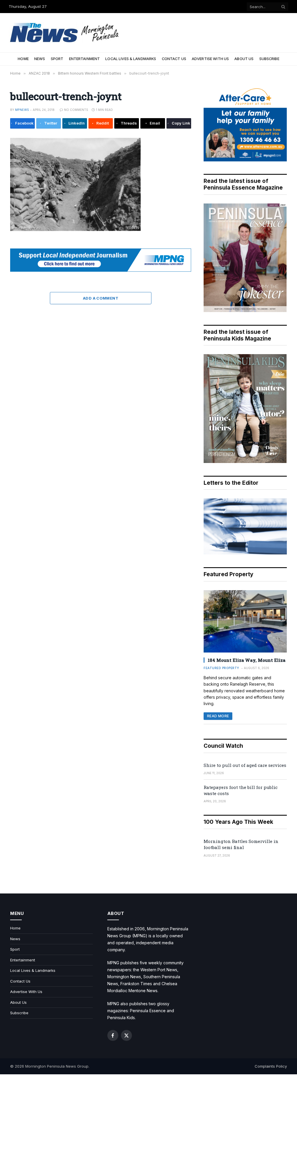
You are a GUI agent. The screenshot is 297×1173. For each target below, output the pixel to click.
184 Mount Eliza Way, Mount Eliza (246, 660)
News (39, 59)
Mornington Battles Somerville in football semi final (241, 844)
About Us (243, 59)
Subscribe (269, 59)
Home (23, 59)
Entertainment (84, 59)
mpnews (22, 109)
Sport (57, 59)
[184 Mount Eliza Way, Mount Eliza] (245, 621)
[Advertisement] (148, 1123)
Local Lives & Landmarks (130, 59)
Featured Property (221, 668)
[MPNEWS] (65, 32)
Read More (218, 716)
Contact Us (174, 59)
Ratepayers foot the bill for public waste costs (241, 790)
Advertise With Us (210, 59)
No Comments (76, 109)
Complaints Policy (271, 1066)
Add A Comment (100, 298)
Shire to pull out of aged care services (245, 765)
